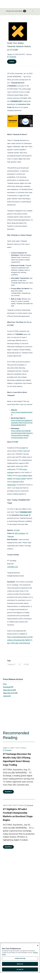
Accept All (20, 969)
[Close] (38, 945)
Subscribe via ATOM (10, 693)
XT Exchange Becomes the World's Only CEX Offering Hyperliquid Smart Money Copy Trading (17, 759)
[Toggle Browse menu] (33, 10)
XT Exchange (11, 57)
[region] (20, 958)
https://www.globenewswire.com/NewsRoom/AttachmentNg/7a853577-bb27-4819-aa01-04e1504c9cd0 (20, 640)
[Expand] (31, 125)
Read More (8, 791)
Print (5, 684)
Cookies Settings (20, 958)
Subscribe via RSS (9, 690)
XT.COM (26, 664)
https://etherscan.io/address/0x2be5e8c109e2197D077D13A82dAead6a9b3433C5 (21, 422)
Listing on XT (11, 664)
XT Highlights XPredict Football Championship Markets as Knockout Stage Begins (18, 814)
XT (19, 664)
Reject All (20, 964)
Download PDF (8, 687)
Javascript (7, 696)
